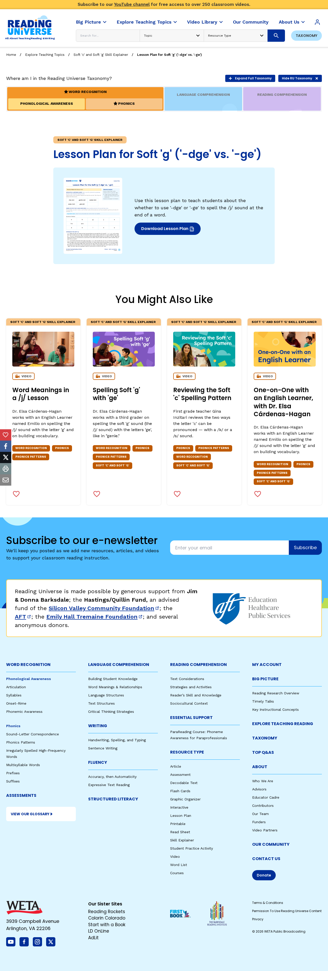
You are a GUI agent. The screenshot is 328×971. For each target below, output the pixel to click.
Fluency (97, 762)
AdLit (93, 938)
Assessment (180, 774)
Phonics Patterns (20, 742)
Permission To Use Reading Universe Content (287, 911)
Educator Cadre (265, 797)
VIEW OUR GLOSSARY (30, 814)
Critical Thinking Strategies (111, 711)
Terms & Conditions (267, 903)
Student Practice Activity (191, 848)
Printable (178, 824)
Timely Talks (263, 701)
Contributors (263, 805)
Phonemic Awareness (24, 711)
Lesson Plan (180, 815)
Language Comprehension (118, 664)
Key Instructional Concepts (275, 709)
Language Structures (106, 695)
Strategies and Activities (191, 687)
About (259, 767)
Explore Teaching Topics (45, 55)
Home (11, 55)
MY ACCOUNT (267, 664)
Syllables (14, 695)
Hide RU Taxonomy (297, 78)
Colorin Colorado (106, 918)
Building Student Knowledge (113, 679)
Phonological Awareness (28, 679)
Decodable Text (184, 783)
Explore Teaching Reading (282, 724)
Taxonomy (306, 35)
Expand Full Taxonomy (253, 78)
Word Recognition (28, 664)
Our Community (271, 844)
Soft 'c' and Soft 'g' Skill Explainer (101, 55)
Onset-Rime (16, 703)
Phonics (13, 726)
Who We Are (262, 781)
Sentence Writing (102, 748)
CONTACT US (266, 859)
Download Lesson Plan (165, 230)
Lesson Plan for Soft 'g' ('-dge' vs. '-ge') (169, 55)
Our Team (260, 814)
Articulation (16, 687)
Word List (178, 865)
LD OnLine (98, 931)
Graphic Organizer (185, 799)
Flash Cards (180, 791)
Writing (97, 726)
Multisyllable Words (23, 765)
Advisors (259, 789)
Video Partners (265, 830)
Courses (177, 873)
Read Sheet (180, 832)
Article (175, 766)
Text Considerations (187, 679)
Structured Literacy (113, 799)
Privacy (257, 919)
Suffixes (13, 781)
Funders (259, 822)
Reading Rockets (106, 912)
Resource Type (187, 752)
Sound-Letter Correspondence (32, 734)
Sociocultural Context (189, 703)
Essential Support (191, 718)
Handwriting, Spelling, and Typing (117, 740)
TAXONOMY (264, 738)
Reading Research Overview (275, 693)
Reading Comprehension (198, 664)
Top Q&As (263, 752)
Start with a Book (106, 925)
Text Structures (101, 703)
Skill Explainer (182, 840)
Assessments (21, 795)
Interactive (179, 807)
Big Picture (265, 679)
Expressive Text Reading (109, 785)
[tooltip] (5, 435)
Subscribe (305, 547)
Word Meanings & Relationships (115, 687)
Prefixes (13, 773)
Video (175, 856)
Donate (264, 875)
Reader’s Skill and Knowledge (195, 695)
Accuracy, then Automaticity (112, 777)
